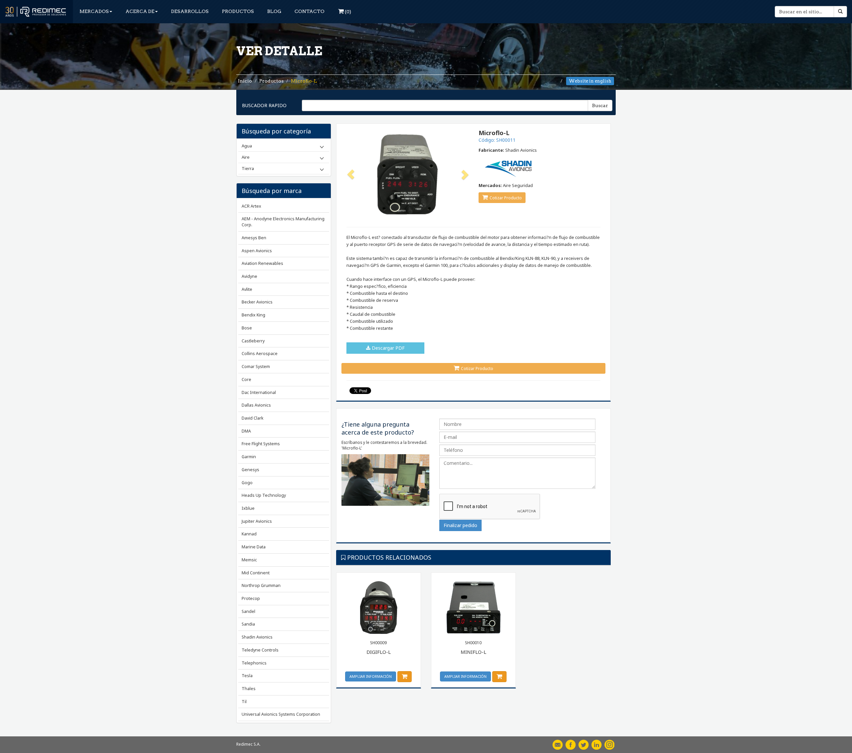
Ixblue (248, 508)
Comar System (256, 366)
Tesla (247, 675)
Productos (271, 81)
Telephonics (254, 663)
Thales (249, 688)
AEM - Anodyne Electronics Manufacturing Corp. (283, 222)
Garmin (249, 457)
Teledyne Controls (260, 650)
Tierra (248, 168)
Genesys (250, 469)
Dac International (259, 392)
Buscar (600, 105)
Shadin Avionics (257, 637)
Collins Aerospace (260, 353)
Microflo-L (304, 81)
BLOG (274, 11)
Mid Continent (256, 573)
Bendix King (253, 315)
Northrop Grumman (261, 585)
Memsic (249, 560)
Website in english (590, 81)
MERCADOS (94, 11)
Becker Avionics (257, 302)
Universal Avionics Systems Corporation (281, 714)
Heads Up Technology (264, 495)
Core (246, 379)
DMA (246, 431)
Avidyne (249, 276)
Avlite (247, 289)
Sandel (248, 611)
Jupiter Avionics (257, 521)
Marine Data (254, 547)
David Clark (252, 418)
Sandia (248, 624)
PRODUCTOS (238, 11)
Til (244, 701)
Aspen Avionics (257, 251)
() (347, 11)
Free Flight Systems (261, 444)
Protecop (251, 598)
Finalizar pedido (460, 525)
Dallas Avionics (256, 405)
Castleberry (253, 341)
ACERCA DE (139, 11)
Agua (247, 146)
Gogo (247, 482)
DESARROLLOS (190, 11)
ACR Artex (251, 206)
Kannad (249, 534)
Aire (246, 157)
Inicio (245, 81)
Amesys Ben (254, 238)
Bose (247, 328)
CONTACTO (309, 11)
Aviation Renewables (262, 263)
